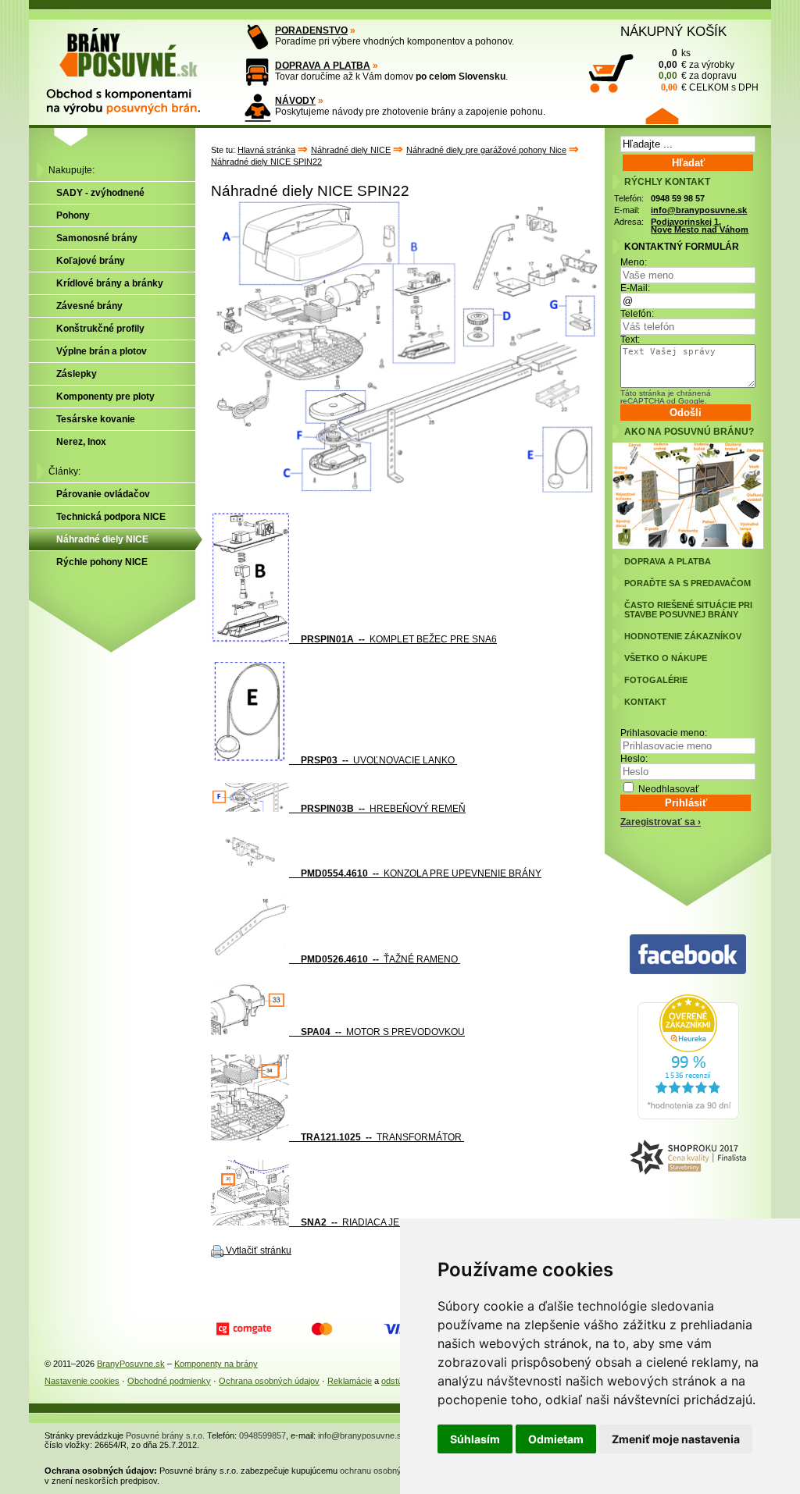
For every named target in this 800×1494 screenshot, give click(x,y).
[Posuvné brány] (134, 64)
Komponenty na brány (216, 1363)
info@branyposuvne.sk (699, 210)
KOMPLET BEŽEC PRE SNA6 (399, 639)
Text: (630, 339)
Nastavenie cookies (82, 1381)
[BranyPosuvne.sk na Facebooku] (688, 955)
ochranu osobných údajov (389, 1470)
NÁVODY (295, 100)
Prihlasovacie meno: (663, 732)
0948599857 (262, 1435)
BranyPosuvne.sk (131, 1363)
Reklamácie (349, 1381)
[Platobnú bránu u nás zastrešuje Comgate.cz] (244, 1329)
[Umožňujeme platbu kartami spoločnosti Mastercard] (322, 1329)
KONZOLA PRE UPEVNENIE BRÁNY (421, 873)
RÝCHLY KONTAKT (667, 181)
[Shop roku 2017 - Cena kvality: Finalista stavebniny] (688, 1158)
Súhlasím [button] (475, 1439)
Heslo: (634, 758)
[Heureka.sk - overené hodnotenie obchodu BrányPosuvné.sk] (688, 1116)
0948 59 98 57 (678, 198)
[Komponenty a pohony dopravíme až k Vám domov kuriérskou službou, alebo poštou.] (257, 72)
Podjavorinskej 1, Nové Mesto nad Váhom (699, 226)
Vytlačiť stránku (258, 1250)
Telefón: (637, 313)
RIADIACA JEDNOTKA (369, 1222)
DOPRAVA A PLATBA (322, 65)
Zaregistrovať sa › (660, 821)
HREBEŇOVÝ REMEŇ (383, 808)
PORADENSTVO (311, 30)
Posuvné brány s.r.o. (165, 1435)
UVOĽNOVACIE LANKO (379, 760)
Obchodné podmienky (169, 1381)
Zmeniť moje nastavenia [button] (676, 1439)
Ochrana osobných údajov (269, 1381)
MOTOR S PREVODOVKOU (383, 1031)
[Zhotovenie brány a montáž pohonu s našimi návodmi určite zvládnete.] (257, 107)
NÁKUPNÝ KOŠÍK (673, 31)
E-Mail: (635, 288)
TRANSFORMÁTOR (382, 1137)
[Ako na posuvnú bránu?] (687, 545)
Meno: (633, 262)
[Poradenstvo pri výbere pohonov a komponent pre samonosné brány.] (257, 37)
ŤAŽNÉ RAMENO (380, 959)
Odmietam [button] (556, 1439)
